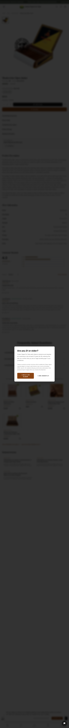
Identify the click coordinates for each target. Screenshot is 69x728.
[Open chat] (64, 723)
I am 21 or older (25, 375)
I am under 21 (43, 376)
